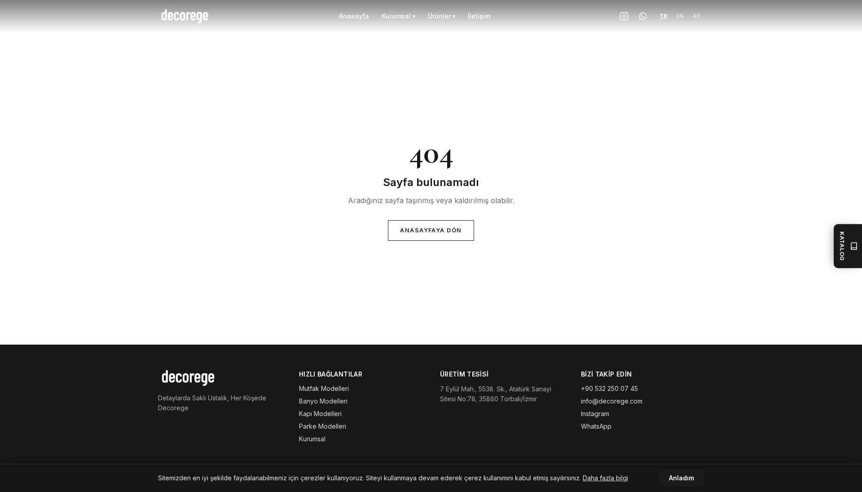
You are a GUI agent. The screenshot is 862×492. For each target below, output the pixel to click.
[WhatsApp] (643, 16)
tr (664, 16)
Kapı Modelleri (320, 413)
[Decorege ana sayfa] (185, 16)
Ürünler (441, 16)
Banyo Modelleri (323, 401)
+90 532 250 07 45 (609, 388)
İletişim (479, 16)
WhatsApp (596, 426)
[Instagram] (623, 16)
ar (696, 16)
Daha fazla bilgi (605, 478)
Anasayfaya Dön (431, 230)
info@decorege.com (611, 401)
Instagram (595, 413)
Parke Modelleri (322, 426)
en (680, 16)
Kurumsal (398, 16)
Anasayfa (354, 16)
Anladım (681, 478)
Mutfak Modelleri (324, 388)
